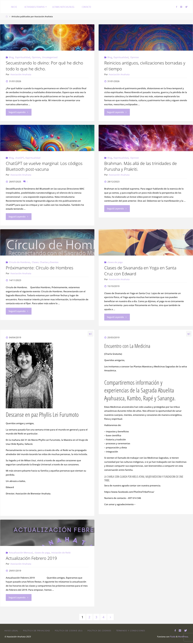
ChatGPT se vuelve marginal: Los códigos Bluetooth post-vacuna (44, 166)
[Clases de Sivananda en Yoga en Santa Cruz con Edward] (146, 242)
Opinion (36, 57)
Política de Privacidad (36, 630)
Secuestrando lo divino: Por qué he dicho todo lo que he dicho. (44, 66)
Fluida (172, 636)
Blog (11, 57)
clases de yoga (114, 262)
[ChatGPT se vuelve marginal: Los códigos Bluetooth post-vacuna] (47, 138)
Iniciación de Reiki (61, 552)
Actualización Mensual (21, 552)
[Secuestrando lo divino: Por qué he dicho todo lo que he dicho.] (47, 37)
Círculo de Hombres (19, 262)
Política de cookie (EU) (69, 630)
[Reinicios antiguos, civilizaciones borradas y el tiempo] (146, 37)
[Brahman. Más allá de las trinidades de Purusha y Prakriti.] (146, 138)
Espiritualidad (22, 57)
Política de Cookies (99, 630)
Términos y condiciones (130, 630)
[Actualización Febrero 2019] (47, 533)
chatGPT (19, 157)
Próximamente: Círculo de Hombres (39, 268)
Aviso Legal (11, 630)
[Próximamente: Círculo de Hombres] (47, 242)
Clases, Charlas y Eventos (45, 262)
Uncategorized (50, 57)
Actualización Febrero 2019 (31, 558)
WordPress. (183, 636)
